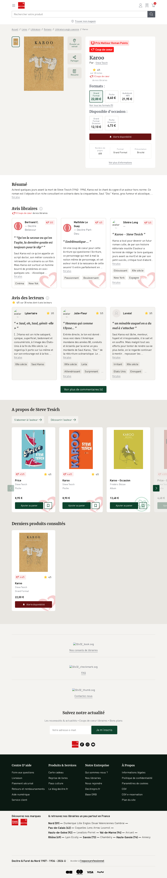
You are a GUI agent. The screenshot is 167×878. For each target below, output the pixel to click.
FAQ (83, 672)
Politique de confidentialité (137, 778)
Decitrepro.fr (92, 788)
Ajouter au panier (29, 505)
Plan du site (129, 799)
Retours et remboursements (28, 788)
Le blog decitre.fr (58, 788)
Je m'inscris (104, 730)
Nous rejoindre (93, 783)
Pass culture (55, 783)
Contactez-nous (83, 696)
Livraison (17, 778)
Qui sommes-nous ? (96, 772)
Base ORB (91, 794)
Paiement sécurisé (22, 783)
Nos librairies (93, 778)
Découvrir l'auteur (61, 419)
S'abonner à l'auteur (26, 419)
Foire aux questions (23, 772)
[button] (83, 191)
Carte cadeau (55, 772)
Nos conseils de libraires (83, 650)
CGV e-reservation (132, 794)
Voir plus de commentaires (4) (83, 389)
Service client (19, 799)
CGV (124, 788)
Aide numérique (21, 794)
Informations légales (133, 772)
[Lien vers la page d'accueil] (21, 5)
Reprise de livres (58, 778)
